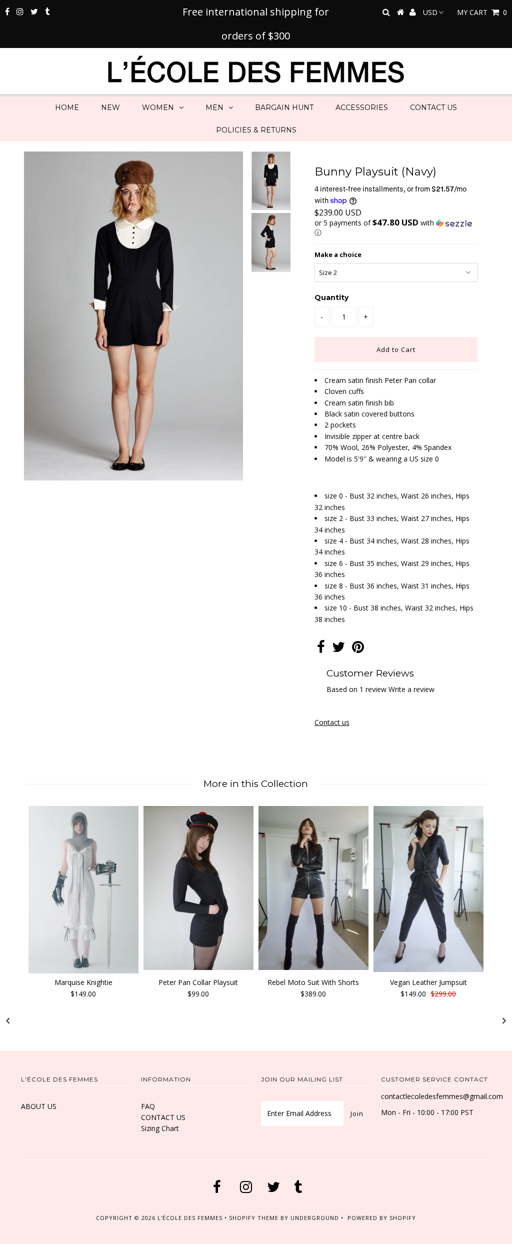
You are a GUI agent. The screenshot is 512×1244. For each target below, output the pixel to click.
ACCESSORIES (362, 107)
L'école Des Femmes (191, 1218)
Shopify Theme (253, 1218)
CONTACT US (433, 107)
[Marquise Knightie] (83, 889)
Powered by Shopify (382, 1218)
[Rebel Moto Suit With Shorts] (313, 888)
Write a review (411, 689)
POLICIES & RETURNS (256, 130)
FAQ (148, 1106)
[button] (396, 228)
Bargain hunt (284, 107)
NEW (110, 107)
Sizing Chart (160, 1128)
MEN (215, 107)
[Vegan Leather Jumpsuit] (429, 889)
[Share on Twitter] (338, 649)
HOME (67, 107)
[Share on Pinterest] (358, 649)
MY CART (482, 12)
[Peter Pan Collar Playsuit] (199, 888)
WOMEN (158, 107)
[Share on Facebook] (321, 649)
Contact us (332, 722)
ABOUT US (38, 1106)
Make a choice (338, 254)
